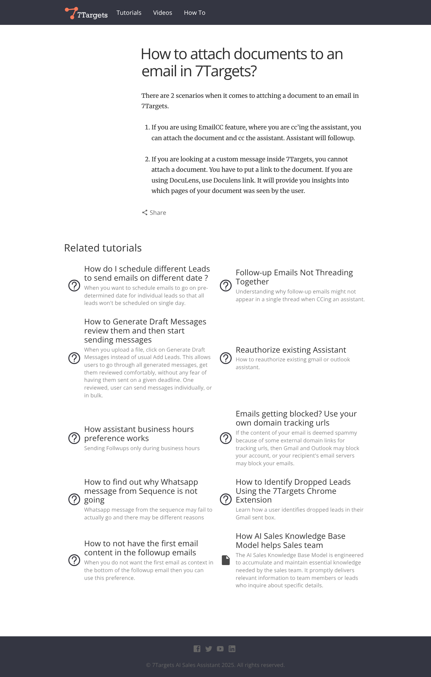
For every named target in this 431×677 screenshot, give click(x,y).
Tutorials (129, 13)
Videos (162, 13)
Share (157, 213)
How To (194, 13)
